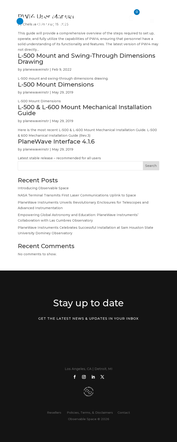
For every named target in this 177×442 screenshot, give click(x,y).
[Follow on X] (102, 377)
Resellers (54, 412)
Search (151, 166)
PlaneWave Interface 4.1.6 (56, 141)
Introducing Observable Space (43, 188)
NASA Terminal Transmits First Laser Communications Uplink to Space (77, 195)
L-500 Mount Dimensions (56, 84)
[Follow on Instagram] (84, 377)
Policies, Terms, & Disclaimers (89, 412)
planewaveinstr (36, 69)
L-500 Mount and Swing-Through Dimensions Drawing (86, 58)
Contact (124, 412)
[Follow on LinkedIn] (93, 377)
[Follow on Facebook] (74, 377)
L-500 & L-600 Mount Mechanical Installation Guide (85, 110)
